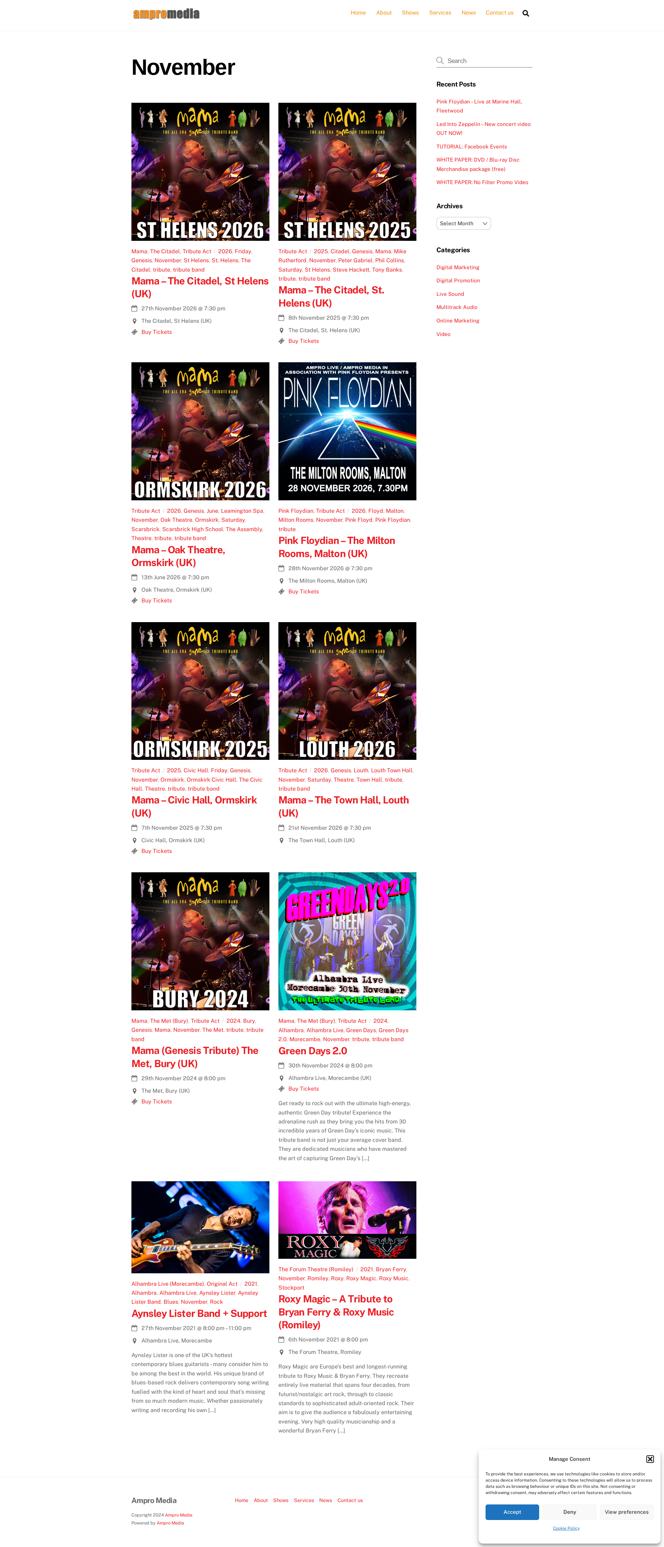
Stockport (291, 1287)
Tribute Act (197, 251)
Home (358, 12)
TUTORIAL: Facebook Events (471, 146)
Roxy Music (393, 1278)
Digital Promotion (458, 280)
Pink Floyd (358, 520)
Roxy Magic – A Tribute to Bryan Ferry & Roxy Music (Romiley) (336, 1311)
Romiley (317, 1278)
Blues (171, 1302)
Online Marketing (457, 321)
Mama (139, 251)
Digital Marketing (457, 267)
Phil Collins (389, 260)
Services (440, 12)
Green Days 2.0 (312, 1050)
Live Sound (450, 294)
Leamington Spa (242, 511)
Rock (216, 1302)
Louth (361, 770)
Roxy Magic (361, 1278)
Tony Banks (387, 269)
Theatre (141, 538)
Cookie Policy (566, 1528)
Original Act (222, 1284)
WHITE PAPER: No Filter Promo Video (482, 182)
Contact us (500, 12)
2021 (251, 1284)
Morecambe (304, 1039)
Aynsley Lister (217, 1293)
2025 (321, 251)
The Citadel (165, 251)
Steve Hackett (351, 269)
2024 (233, 1021)
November (168, 260)
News (469, 12)
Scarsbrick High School (192, 529)
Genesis (141, 260)
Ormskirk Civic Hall (211, 779)
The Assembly (244, 529)
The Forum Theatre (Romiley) (315, 1269)
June (212, 511)
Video (443, 334)
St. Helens (225, 260)
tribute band (189, 269)
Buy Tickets (156, 332)
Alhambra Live (324, 1030)
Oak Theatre (176, 520)
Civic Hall (196, 770)
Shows (410, 12)
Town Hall (369, 779)
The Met (212, 1030)
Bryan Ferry (391, 1269)
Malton (395, 511)
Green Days (361, 1030)
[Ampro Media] (166, 17)
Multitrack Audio (457, 307)
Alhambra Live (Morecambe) (167, 1284)
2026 (225, 251)
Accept (512, 1512)
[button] (650, 1459)
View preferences (627, 1512)
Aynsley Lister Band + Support (199, 1313)
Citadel (340, 251)
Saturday (290, 269)
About (384, 12)
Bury (249, 1021)
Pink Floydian (295, 511)
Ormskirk (207, 520)
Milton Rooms (295, 520)
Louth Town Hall (392, 770)
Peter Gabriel (355, 260)
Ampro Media (178, 1515)
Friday (243, 251)
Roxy (337, 1278)
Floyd (375, 511)
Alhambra (291, 1030)
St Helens (196, 260)
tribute (161, 269)
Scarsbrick (145, 529)
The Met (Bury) (169, 1021)
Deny (569, 1512)
